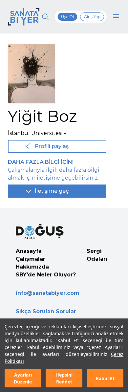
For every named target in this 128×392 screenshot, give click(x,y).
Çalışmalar (30, 259)
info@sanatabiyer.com (47, 293)
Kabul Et (105, 378)
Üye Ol (67, 16)
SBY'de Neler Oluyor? (46, 275)
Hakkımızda (32, 267)
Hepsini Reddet (64, 378)
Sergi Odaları (97, 255)
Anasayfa (29, 251)
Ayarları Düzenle (23, 378)
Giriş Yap (92, 16)
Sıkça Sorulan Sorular (46, 311)
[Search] (45, 17)
